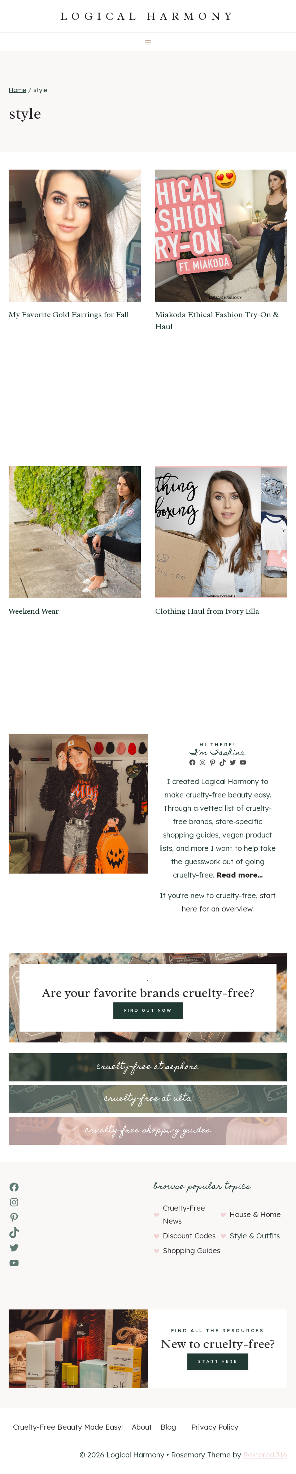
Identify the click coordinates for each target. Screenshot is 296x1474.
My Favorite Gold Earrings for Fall (69, 315)
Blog (168, 1426)
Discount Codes (189, 1235)
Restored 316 (265, 1454)
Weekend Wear (34, 611)
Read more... (240, 874)
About (142, 1426)
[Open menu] (148, 42)
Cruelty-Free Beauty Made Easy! (68, 1426)
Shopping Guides (191, 1250)
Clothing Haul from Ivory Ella (207, 611)
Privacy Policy (214, 1426)
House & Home (255, 1214)
